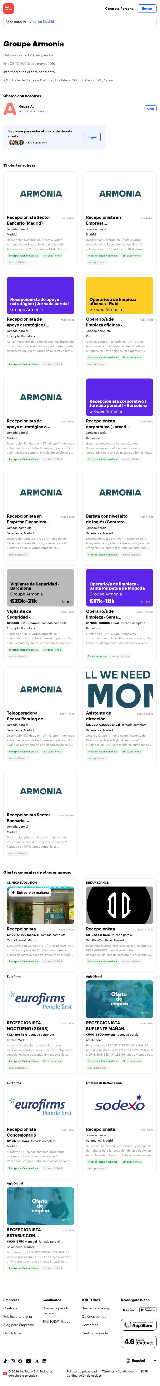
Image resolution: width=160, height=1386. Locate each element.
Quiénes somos (94, 1316)
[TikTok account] (5, 1361)
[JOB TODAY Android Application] (148, 1310)
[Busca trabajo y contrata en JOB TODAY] (8, 8)
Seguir (92, 137)
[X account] (37, 1361)
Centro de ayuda (95, 1333)
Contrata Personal (119, 8)
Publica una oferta (17, 1316)
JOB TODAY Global (56, 1321)
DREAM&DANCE (97, 882)
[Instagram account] (13, 1361)
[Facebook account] (20, 1361)
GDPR (144, 1371)
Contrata (10, 1308)
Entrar (147, 8)
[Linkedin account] (44, 1361)
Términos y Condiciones (118, 1371)
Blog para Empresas (19, 1325)
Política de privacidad (82, 1371)
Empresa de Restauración (104, 1083)
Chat (150, 108)
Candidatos (12, 1333)
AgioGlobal (94, 976)
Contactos (90, 1325)
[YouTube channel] (28, 1361)
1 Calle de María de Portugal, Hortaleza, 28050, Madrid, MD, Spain (61, 80)
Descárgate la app (96, 1308)
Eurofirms (14, 976)
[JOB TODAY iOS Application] (128, 1310)
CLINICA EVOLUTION (22, 882)
